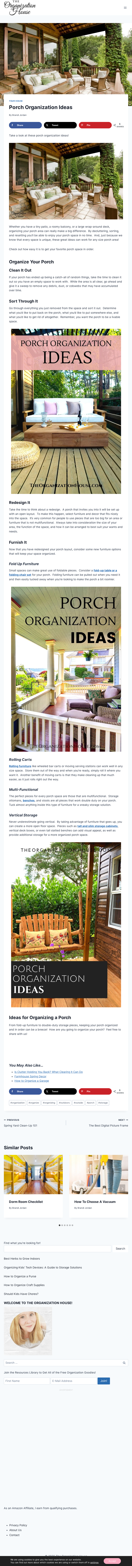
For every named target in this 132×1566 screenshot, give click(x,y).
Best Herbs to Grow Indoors (22, 1258)
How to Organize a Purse (20, 1276)
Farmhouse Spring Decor (30, 1076)
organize (34, 1102)
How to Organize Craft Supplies (24, 1285)
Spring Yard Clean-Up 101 (20, 1123)
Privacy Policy (18, 1525)
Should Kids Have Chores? (21, 1294)
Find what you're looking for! (22, 1243)
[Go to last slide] (10, 1188)
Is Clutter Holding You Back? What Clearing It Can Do (48, 1072)
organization (17, 1102)
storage (103, 1102)
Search (120, 1248)
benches (29, 800)
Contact (14, 1535)
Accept (112, 1561)
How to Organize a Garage (31, 1080)
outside (78, 1102)
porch (90, 1102)
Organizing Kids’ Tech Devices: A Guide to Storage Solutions (43, 1267)
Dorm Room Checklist (26, 1202)
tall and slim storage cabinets (97, 826)
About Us (15, 1530)
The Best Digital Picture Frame (108, 1123)
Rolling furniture (20, 766)
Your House (16, 101)
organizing (49, 1102)
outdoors (64, 1102)
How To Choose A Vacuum (95, 1202)
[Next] (122, 1188)
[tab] (59, 1225)
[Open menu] (125, 7)
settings (94, 1562)
